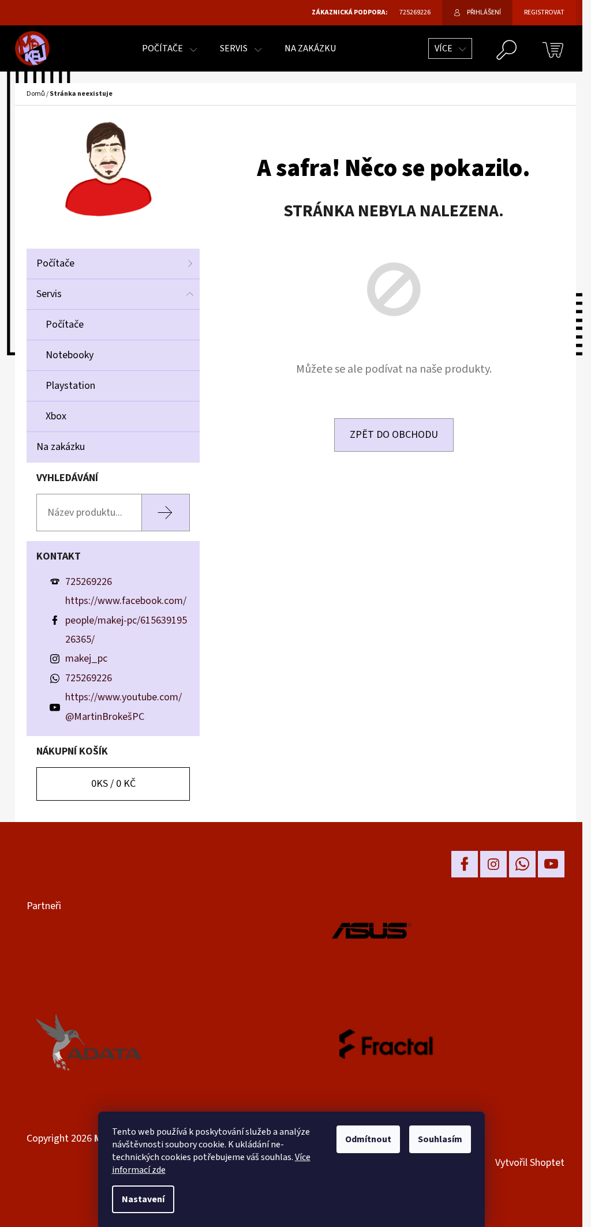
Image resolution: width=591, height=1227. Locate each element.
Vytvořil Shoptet (529, 1162)
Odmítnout (368, 1139)
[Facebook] (464, 864)
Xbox (56, 416)
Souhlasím (440, 1139)
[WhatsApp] (522, 864)
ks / (113, 783)
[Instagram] (493, 864)
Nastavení (143, 1199)
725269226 (88, 582)
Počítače (55, 263)
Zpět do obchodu (394, 434)
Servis (49, 294)
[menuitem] (169, 48)
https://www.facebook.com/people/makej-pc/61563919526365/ (126, 620)
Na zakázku (60, 447)
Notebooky (69, 355)
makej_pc (86, 658)
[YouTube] (551, 864)
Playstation (70, 385)
